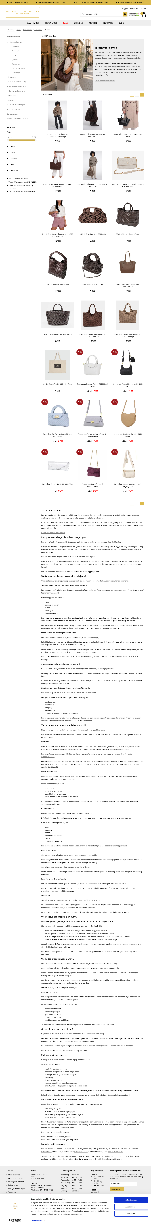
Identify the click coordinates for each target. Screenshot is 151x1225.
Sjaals (14, 60)
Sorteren (48, 95)
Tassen (15, 47)
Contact (143, 9)
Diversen (16, 73)
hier (132, 1176)
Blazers (11, 77)
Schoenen (12, 114)
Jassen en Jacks (17, 91)
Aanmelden (115, 1189)
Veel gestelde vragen (16, 1188)
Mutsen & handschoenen (18, 118)
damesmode (74, 628)
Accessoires (15, 42)
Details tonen (36, 1220)
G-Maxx (94, 1179)
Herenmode (51, 23)
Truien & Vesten (17, 105)
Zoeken (125, 14)
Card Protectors (18, 68)
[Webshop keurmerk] (133, 15)
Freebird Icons (96, 1181)
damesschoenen (48, 756)
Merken (93, 23)
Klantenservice (14, 1175)
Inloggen (125, 9)
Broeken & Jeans (17, 86)
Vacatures (12, 1192)
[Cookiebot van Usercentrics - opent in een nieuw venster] (15, 1220)
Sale (65, 23)
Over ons (78, 23)
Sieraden (16, 64)
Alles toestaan (131, 1200)
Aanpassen (130, 1207)
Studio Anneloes (97, 1176)
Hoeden (15, 55)
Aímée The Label (97, 1185)
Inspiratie (108, 23)
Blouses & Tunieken (16, 82)
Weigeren (131, 1214)
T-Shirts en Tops (15, 109)
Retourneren (13, 1185)
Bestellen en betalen (16, 1178)
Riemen (15, 51)
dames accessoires (115, 1151)
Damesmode (33, 23)
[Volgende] (142, 95)
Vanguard (95, 1192)
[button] (22, 146)
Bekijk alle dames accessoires (105, 81)
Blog (121, 23)
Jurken (11, 95)
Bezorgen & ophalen (16, 1182)
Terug (11, 30)
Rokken (11, 100)
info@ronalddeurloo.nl (46, 1185)
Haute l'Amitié (96, 1183)
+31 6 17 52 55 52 (46, 1190)
